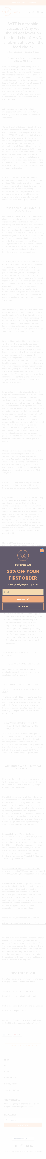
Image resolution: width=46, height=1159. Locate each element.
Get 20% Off (23, 599)
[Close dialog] (42, 550)
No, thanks (23, 606)
